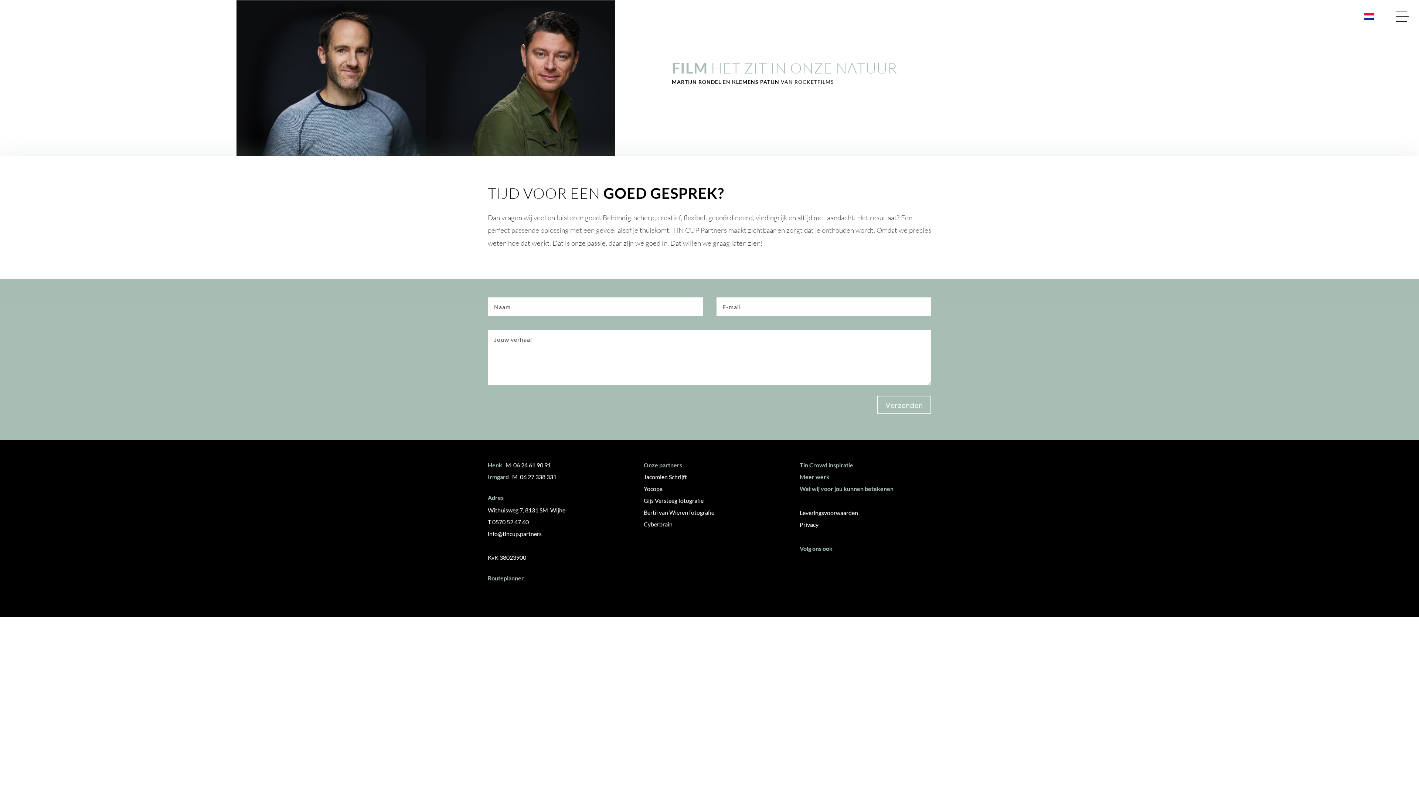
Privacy (809, 524)
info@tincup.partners (515, 533)
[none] (1366, 16)
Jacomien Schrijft (665, 476)
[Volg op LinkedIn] (829, 567)
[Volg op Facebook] (808, 567)
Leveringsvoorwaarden (829, 512)
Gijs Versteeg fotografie (674, 500)
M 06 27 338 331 (534, 476)
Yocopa (653, 488)
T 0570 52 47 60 (508, 521)
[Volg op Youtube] (851, 567)
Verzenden (904, 404)
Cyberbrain (658, 524)
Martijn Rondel (697, 82)
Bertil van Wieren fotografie (679, 512)
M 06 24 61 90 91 (528, 464)
